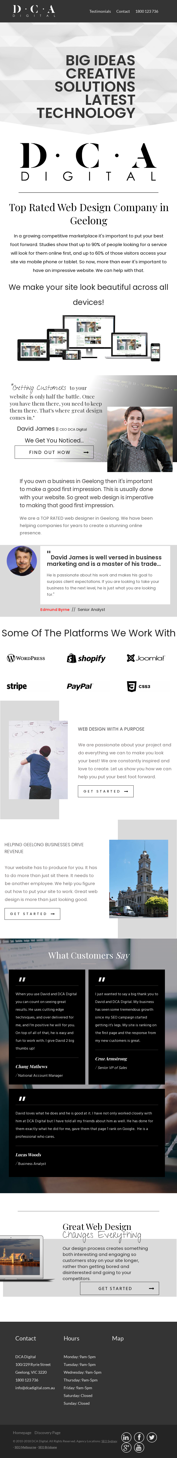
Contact (123, 11)
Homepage (22, 1432)
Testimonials (100, 11)
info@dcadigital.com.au (35, 1387)
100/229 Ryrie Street (33, 1364)
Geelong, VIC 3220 (31, 1372)
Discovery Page (47, 1432)
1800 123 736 (146, 11)
